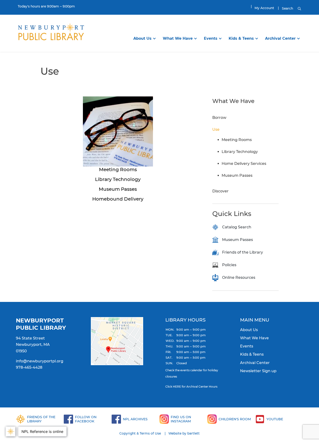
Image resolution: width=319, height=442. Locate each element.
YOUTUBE (274, 419)
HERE (177, 386)
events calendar (191, 370)
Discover (220, 191)
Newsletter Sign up (258, 371)
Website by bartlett (184, 433)
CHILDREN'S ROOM (235, 419)
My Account (264, 8)
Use (216, 129)
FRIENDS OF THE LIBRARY (41, 419)
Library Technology (240, 151)
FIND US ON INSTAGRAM (181, 419)
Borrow (219, 117)
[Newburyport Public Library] (51, 33)
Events (210, 38)
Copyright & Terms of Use (140, 433)
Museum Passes (237, 175)
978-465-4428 (29, 367)
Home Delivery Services (244, 163)
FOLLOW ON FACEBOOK (85, 419)
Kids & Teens (241, 38)
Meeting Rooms (237, 140)
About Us (142, 38)
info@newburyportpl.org (39, 361)
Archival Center (280, 38)
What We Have (178, 38)
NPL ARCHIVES (135, 419)
